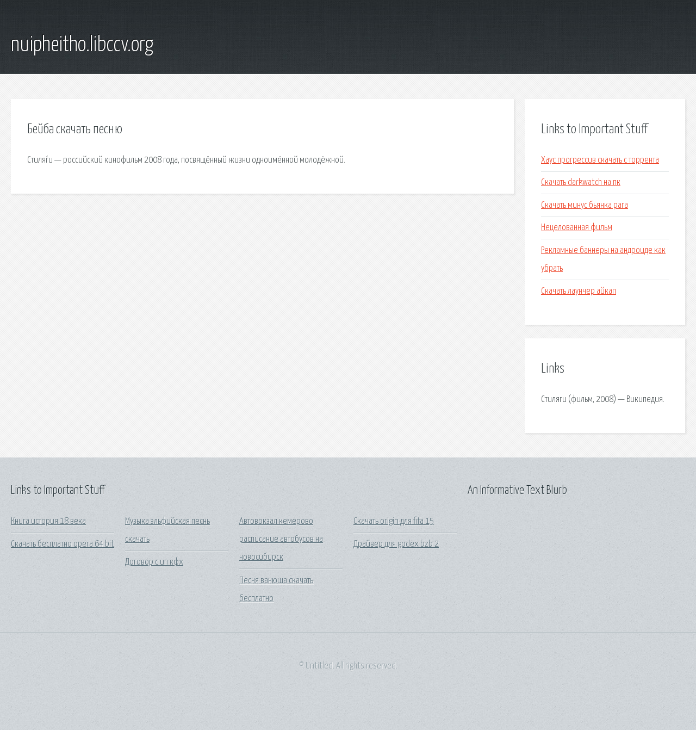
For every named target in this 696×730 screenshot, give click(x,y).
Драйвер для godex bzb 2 (396, 544)
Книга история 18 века (48, 521)
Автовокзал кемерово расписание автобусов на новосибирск (281, 539)
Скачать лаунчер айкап (578, 291)
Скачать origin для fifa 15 (393, 521)
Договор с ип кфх (154, 562)
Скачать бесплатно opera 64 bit (62, 544)
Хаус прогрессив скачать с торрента (600, 160)
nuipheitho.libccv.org (82, 45)
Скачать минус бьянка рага (584, 205)
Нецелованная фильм (576, 227)
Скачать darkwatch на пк (580, 182)
